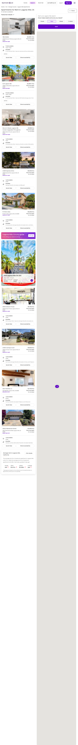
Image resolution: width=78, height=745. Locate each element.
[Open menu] (74, 3)
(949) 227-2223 (6, 175)
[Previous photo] (3, 26)
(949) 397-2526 (6, 41)
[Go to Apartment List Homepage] (7, 3)
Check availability (25, 57)
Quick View (9, 57)
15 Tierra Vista (6, 211)
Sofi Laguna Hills (7, 83)
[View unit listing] (32, 280)
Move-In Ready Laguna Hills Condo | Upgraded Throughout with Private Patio (12, 130)
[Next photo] (33, 26)
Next (56, 26)
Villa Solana (6, 37)
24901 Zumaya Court (8, 347)
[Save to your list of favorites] (32, 20)
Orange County (12, 6)
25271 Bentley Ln (7, 388)
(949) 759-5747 (6, 433)
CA (6, 6)
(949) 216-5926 (6, 88)
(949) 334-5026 (6, 134)
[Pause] (33, 242)
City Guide (29, 453)
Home (2, 6)
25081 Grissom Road (8, 306)
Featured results (6, 14)
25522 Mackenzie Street (9, 428)
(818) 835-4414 (6, 391)
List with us (52, 3)
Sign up (68, 3)
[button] (57, 386)
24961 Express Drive (8, 171)
